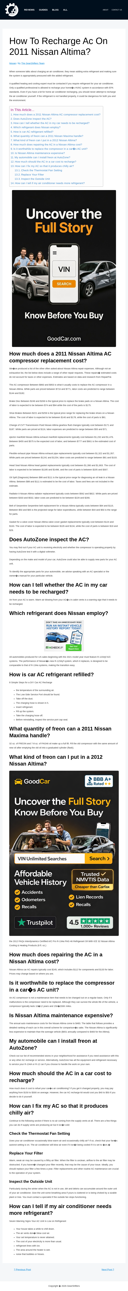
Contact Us (117, 10)
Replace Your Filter (32, 174)
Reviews (29, 10)
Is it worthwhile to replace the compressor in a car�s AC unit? (50, 148)
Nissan (12, 63)
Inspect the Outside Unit (35, 178)
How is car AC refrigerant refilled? (33, 131)
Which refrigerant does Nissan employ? (36, 127)
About (105, 10)
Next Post (108, 1269)
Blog (55, 10)
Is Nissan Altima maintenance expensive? (40, 153)
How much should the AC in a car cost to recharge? (45, 161)
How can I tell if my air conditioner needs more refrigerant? (50, 183)
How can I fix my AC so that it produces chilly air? (44, 166)
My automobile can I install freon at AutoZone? (42, 157)
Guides (43, 10)
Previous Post (22, 1269)
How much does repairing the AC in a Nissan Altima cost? (47, 144)
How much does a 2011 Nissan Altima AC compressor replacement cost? (56, 114)
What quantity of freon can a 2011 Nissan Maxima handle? (48, 136)
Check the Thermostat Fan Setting (41, 170)
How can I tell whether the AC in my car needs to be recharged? (51, 123)
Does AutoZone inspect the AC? (32, 118)
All (65, 10)
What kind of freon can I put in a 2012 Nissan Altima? (45, 140)
